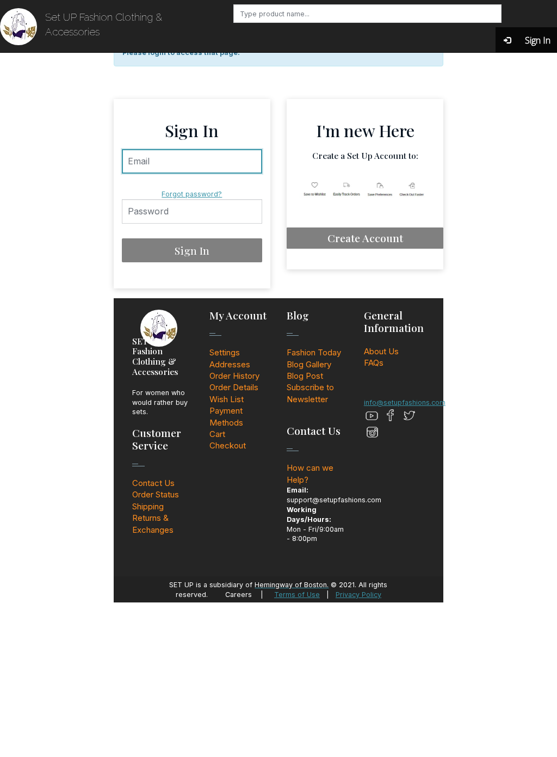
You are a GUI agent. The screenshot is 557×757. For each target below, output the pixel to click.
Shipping (148, 506)
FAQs (373, 363)
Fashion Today (314, 352)
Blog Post (305, 376)
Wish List (226, 399)
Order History (234, 376)
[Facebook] (390, 416)
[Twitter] (409, 416)
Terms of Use (297, 594)
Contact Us (153, 483)
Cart (217, 434)
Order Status (155, 494)
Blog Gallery (309, 364)
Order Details (233, 387)
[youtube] (372, 416)
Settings (224, 352)
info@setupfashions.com (404, 402)
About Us (381, 351)
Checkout (227, 445)
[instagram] (372, 432)
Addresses (229, 364)
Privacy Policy (358, 594)
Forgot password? (192, 194)
